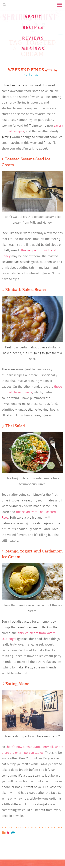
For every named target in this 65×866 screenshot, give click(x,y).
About (33, 16)
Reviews (33, 38)
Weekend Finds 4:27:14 (32, 69)
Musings (33, 49)
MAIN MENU (59, 5)
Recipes (33, 27)
